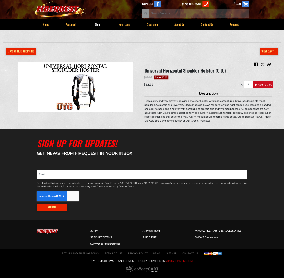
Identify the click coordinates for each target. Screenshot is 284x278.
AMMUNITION (151, 230)
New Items (124, 24)
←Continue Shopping (21, 51)
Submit (52, 207)
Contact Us (207, 24)
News (157, 253)
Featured (71, 24)
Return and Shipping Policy (80, 253)
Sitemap (171, 253)
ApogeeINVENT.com (179, 261)
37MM (94, 230)
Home (46, 24)
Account (234, 24)
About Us (179, 24)
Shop (98, 24)
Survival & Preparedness (105, 243)
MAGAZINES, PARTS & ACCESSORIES (218, 230)
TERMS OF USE (113, 253)
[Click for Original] (76, 87)
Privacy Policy (138, 253)
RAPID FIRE (149, 237)
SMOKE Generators (206, 237)
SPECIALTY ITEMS (101, 237)
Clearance (152, 24)
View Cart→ (269, 51)
